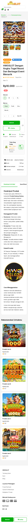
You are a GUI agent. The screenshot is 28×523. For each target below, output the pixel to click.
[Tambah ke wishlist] (23, 125)
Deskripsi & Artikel (9, 184)
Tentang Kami (6, 473)
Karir (3, 476)
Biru (18, 106)
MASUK (11, 123)
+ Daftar (12, 128)
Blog (3, 478)
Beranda (3, 15)
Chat (21, 148)
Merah (6, 110)
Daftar (21, 519)
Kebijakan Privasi (7, 492)
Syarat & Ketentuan (8, 489)
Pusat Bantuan (6, 487)
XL (18, 98)
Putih (12, 106)
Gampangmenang (16, 15)
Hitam (6, 106)
